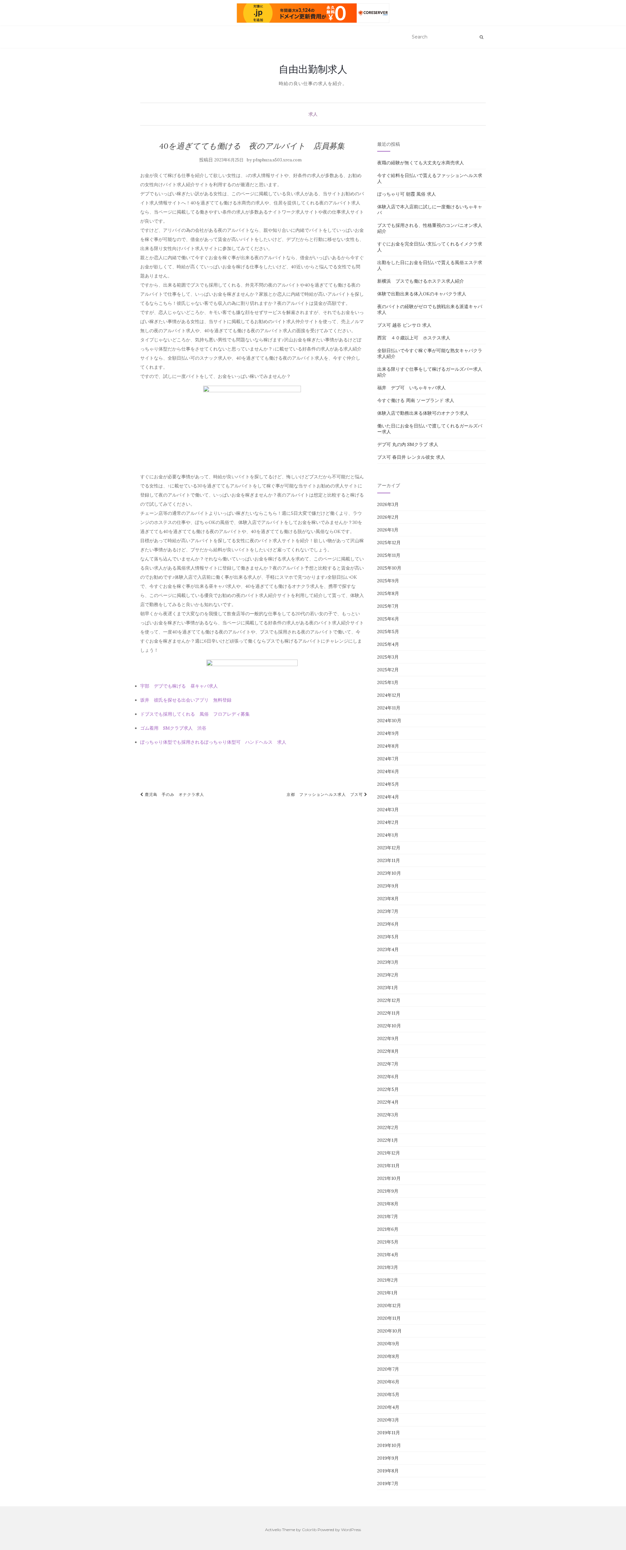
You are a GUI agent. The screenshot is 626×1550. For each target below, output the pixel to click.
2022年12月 (388, 1000)
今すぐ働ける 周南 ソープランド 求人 (415, 400)
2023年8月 (388, 899)
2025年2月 (388, 670)
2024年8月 (388, 746)
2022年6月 (388, 1077)
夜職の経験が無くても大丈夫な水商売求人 (420, 163)
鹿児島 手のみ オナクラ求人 (173, 794)
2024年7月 (388, 759)
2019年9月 (388, 1458)
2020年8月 (388, 1356)
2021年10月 (389, 1178)
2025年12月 (389, 542)
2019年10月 (389, 1445)
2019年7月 (387, 1483)
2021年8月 (387, 1204)
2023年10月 (389, 873)
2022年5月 (388, 1089)
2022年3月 (387, 1115)
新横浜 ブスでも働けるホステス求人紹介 (420, 281)
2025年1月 (387, 682)
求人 (313, 114)
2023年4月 (388, 949)
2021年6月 (387, 1229)
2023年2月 (387, 975)
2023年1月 (387, 988)
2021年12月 (388, 1153)
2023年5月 (388, 937)
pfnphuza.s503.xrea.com (277, 160)
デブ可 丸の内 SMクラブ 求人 (407, 444)
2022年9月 (388, 1038)
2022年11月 (388, 1013)
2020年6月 (388, 1382)
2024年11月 (388, 708)
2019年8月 (388, 1471)
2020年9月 (388, 1344)
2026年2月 (388, 517)
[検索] (481, 37)
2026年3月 (388, 504)
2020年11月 (389, 1318)
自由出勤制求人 (313, 69)
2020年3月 (388, 1420)
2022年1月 (387, 1140)
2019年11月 (388, 1433)
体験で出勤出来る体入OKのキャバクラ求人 (421, 294)
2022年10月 (389, 1026)
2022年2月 (387, 1127)
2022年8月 (388, 1051)
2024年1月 (387, 835)
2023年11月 (388, 860)
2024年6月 (388, 771)
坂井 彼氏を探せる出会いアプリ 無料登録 (185, 700)
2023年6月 (388, 924)
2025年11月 (388, 555)
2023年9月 (388, 886)
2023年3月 (387, 962)
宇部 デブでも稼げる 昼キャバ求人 (179, 686)
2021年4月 (387, 1255)
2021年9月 (387, 1191)
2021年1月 (387, 1293)
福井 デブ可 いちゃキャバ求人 (411, 388)
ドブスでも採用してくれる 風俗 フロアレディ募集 (195, 714)
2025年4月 (388, 644)
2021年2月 (387, 1280)
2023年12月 (388, 848)
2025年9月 (388, 581)
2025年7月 (388, 606)
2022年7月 (387, 1064)
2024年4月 (388, 797)
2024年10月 (389, 720)
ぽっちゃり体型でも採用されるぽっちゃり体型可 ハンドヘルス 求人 (213, 742)
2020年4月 (388, 1407)
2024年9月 (388, 733)
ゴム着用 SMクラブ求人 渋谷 (173, 728)
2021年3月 (387, 1267)
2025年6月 (388, 619)
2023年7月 (387, 911)
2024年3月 (388, 809)
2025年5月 (388, 631)
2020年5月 (388, 1394)
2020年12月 (389, 1305)
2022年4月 (388, 1102)
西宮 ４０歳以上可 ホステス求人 (413, 338)
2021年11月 (388, 1166)
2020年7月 (388, 1369)
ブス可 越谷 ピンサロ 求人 (404, 325)
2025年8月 (388, 593)
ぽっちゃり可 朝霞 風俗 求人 (406, 194)
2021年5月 (387, 1242)
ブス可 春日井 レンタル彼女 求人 (411, 457)
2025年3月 (388, 657)
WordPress (351, 1529)
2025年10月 (389, 568)
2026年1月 (387, 530)
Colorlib (309, 1529)
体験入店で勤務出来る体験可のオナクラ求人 (423, 413)
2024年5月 (388, 784)
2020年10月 (389, 1331)
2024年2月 (388, 822)
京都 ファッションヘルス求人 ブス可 (325, 794)
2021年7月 (387, 1216)
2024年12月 (389, 695)
